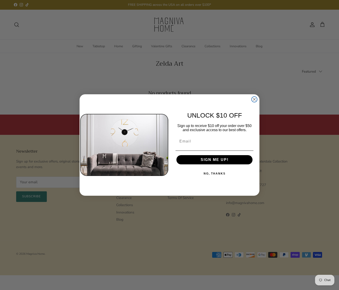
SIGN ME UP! (215, 160)
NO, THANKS (215, 173)
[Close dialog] (254, 99)
